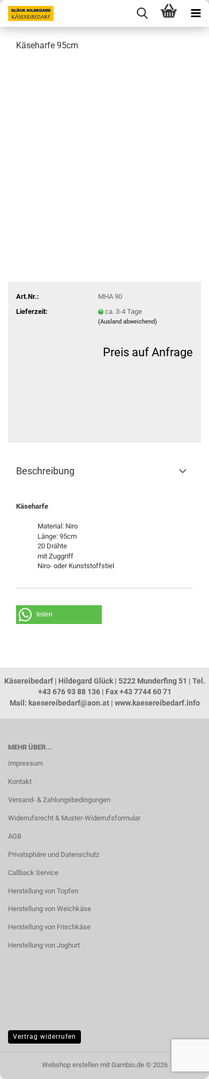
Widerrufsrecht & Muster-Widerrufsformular (74, 818)
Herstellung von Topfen (43, 891)
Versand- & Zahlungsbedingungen (59, 800)
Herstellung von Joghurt (44, 945)
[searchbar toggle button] (142, 13)
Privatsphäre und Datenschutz (53, 854)
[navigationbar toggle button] (195, 13)
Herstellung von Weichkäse (49, 909)
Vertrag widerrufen (44, 1036)
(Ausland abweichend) (127, 321)
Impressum (25, 763)
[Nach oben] (29, 1063)
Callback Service (33, 873)
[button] (59, 614)
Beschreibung (45, 470)
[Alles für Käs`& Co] (27, 13)
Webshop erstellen (70, 1065)
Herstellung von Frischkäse (49, 927)
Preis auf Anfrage (148, 352)
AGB (14, 836)
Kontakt (20, 781)
